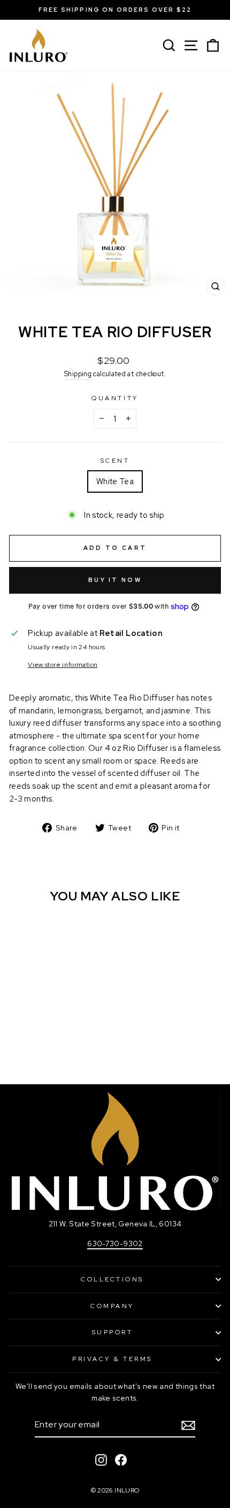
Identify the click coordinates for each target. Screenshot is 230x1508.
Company (112, 1306)
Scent (115, 460)
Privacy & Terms (112, 1359)
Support (112, 1332)
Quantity (114, 398)
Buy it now (115, 580)
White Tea (115, 481)
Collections (112, 1279)
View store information (62, 664)
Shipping (77, 373)
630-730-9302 (114, 1243)
